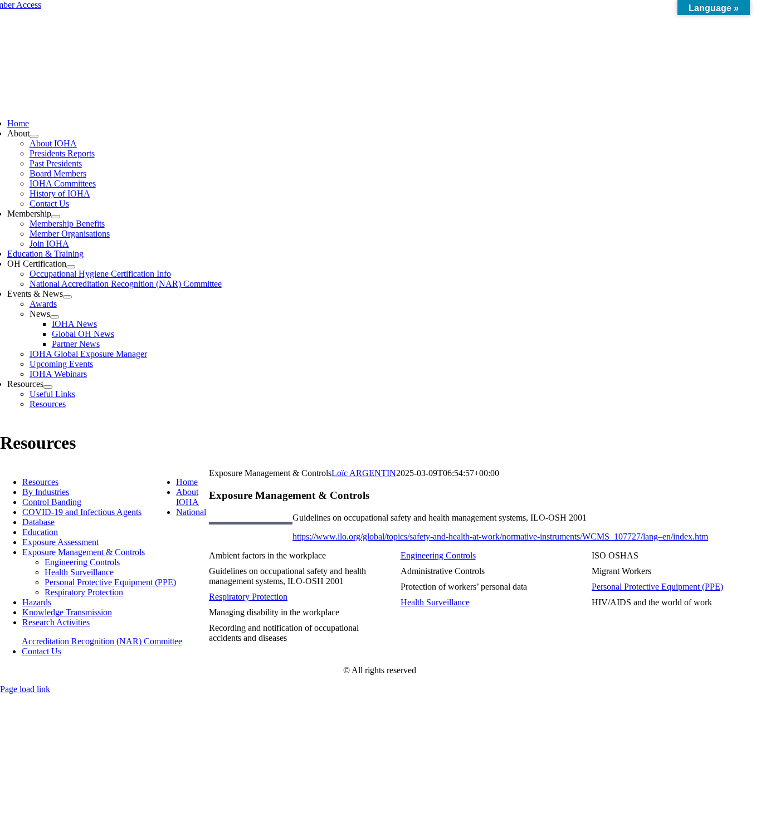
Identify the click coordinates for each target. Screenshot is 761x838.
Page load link (25, 689)
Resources (40, 482)
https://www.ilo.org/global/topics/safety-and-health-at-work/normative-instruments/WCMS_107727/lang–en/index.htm (500, 536)
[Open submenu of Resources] (47, 387)
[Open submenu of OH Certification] (70, 266)
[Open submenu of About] (34, 136)
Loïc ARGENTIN (363, 473)
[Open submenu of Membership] (55, 216)
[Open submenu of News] (54, 316)
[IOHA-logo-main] (380, 94)
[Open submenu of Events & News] (67, 296)
